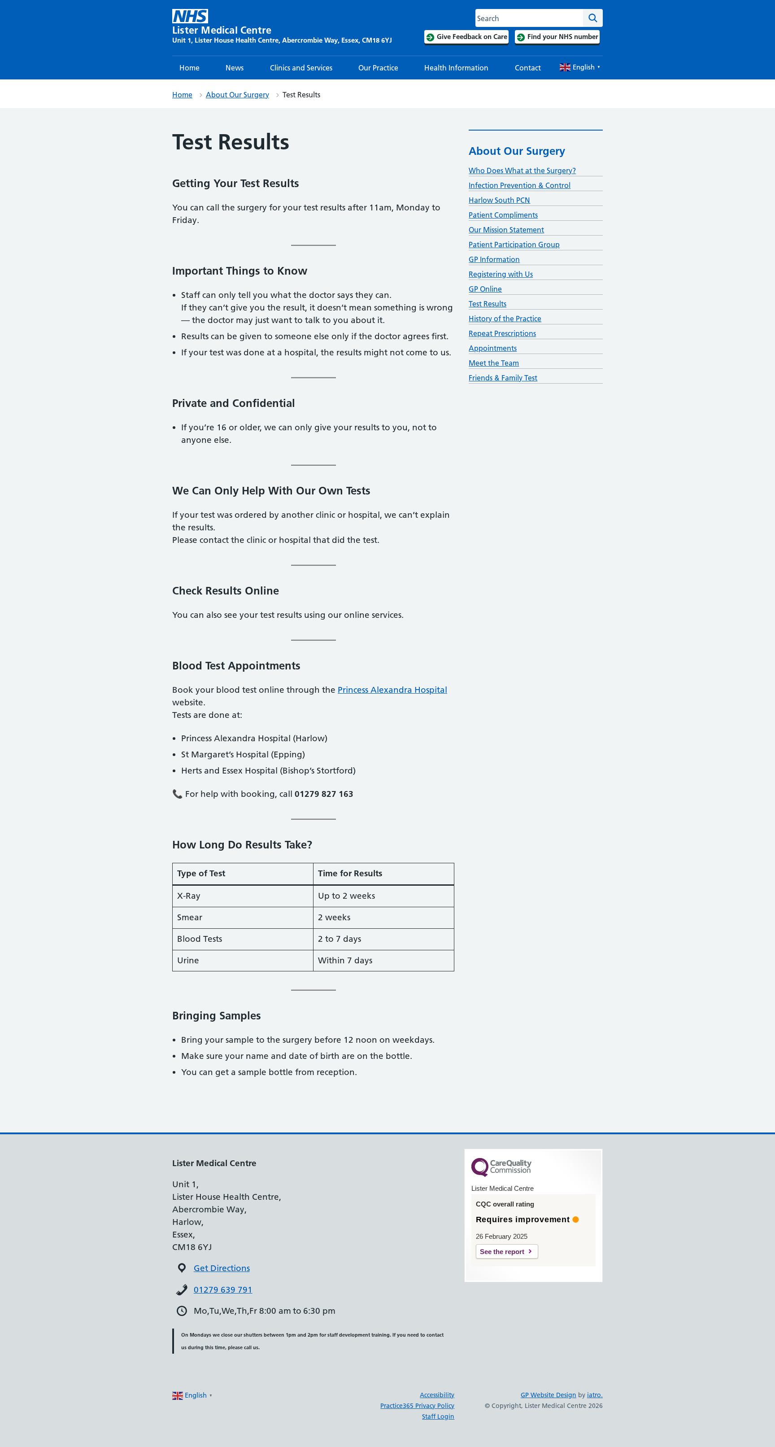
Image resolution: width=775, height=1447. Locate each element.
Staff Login (438, 1416)
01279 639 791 (223, 1290)
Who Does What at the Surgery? (522, 170)
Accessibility (437, 1395)
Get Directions (222, 1268)
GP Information (494, 259)
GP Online (485, 288)
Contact (528, 67)
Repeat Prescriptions (502, 333)
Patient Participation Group (514, 244)
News (235, 67)
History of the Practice (505, 318)
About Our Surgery (237, 94)
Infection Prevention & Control (519, 185)
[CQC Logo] (501, 1174)
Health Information (456, 67)
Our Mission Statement (506, 229)
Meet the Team (494, 362)
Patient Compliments (503, 214)
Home (189, 67)
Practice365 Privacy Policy (417, 1406)
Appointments (493, 348)
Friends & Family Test (503, 377)
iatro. (595, 1395)
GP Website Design (548, 1395)
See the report (502, 1251)
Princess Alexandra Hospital (392, 690)
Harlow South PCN (499, 200)
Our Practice (378, 67)
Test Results (487, 303)
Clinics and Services (301, 67)
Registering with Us (501, 274)
